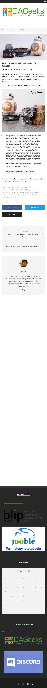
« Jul (3, 613)
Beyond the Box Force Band (12, 195)
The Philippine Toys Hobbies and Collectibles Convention (22, 200)
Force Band (6, 197)
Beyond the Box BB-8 (33, 192)
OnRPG (27, 281)
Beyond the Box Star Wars (32, 195)
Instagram (18, 284)
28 (29, 601)
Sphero (14, 197)
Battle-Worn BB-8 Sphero (24, 190)
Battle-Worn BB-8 (8, 190)
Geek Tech (12, 69)
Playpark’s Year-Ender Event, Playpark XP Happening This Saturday (25, 234)
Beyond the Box (18, 192)
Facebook (10, 284)
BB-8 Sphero (7, 192)
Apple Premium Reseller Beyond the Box (17, 187)
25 (11, 601)
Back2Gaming (29, 276)
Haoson (5, 69)
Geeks (18, 69)
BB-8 (37, 190)
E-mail (31, 284)
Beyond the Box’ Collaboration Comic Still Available (21, 245)
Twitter (25, 284)
